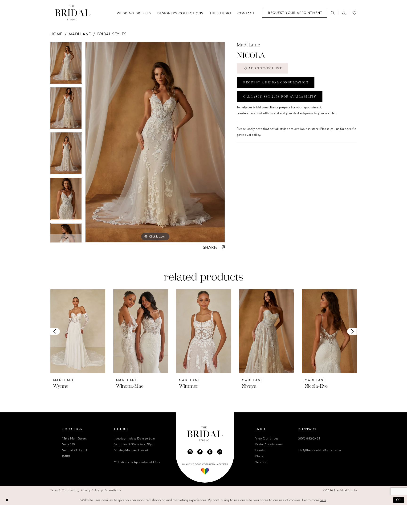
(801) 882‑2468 (309, 438)
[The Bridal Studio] (72, 12)
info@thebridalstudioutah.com (319, 450)
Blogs (259, 456)
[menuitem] (294, 13)
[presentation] (77, 331)
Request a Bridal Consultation (275, 82)
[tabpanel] (66, 64)
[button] (343, 12)
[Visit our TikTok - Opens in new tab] (219, 451)
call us (334, 129)
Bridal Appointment (269, 444)
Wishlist (261, 462)
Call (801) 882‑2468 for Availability (279, 96)
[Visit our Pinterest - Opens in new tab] (209, 451)
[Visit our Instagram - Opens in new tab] (190, 451)
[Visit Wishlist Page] (354, 12)
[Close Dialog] (7, 500)
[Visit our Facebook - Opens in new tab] (200, 451)
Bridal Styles (112, 34)
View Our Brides (267, 438)
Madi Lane (80, 34)
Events (260, 450)
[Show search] (332, 12)
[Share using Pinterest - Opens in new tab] (223, 247)
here (323, 500)
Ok (399, 500)
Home (56, 34)
